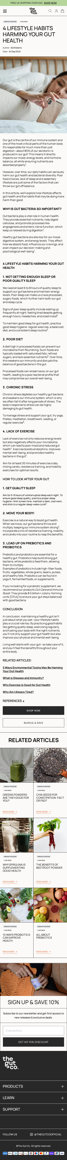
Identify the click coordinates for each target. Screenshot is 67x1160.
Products (33, 1086)
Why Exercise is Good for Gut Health (26, 685)
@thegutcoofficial (48, 1134)
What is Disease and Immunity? (23, 678)
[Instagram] (31, 1134)
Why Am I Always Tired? (18, 692)
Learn (33, 1098)
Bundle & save (33, 722)
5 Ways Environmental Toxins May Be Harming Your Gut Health (33, 669)
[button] (62, 11)
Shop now (50, 2)
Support (33, 1109)
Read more (8, 812)
